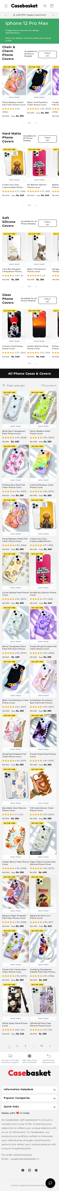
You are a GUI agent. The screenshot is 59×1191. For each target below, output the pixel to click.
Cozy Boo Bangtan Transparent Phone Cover (11, 270)
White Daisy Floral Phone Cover (14, 1024)
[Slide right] (36, 122)
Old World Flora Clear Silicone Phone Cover (40, 1024)
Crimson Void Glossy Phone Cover (12, 347)
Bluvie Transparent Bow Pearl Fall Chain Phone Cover (14, 647)
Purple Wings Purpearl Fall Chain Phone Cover (43, 647)
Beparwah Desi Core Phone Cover (40, 916)
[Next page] (50, 1046)
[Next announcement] (53, 15)
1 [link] (9, 1046)
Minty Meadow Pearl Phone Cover (40, 432)
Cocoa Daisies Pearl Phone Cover (15, 593)
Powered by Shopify (38, 1185)
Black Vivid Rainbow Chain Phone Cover (37, 103)
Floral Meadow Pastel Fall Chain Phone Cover (14, 103)
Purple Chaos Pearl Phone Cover (43, 755)
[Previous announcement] (5, 15)
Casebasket (23, 1185)
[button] (6, 6)
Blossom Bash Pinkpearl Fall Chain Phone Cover (14, 916)
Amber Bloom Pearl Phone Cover (15, 863)
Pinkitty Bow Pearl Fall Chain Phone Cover (13, 486)
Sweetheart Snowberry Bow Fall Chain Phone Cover (41, 701)
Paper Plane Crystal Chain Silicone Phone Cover (43, 863)
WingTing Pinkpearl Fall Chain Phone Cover (14, 755)
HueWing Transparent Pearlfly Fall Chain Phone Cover (42, 970)
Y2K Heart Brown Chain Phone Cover (42, 809)
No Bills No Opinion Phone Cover (37, 186)
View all (47, 54)
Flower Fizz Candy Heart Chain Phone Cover (14, 970)
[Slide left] (23, 122)
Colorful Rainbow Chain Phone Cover (42, 486)
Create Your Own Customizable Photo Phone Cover (12, 186)
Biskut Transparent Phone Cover (36, 270)
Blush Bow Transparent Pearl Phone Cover (13, 432)
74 (41, 1046)
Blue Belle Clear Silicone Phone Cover (14, 809)
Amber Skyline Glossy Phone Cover (38, 347)
